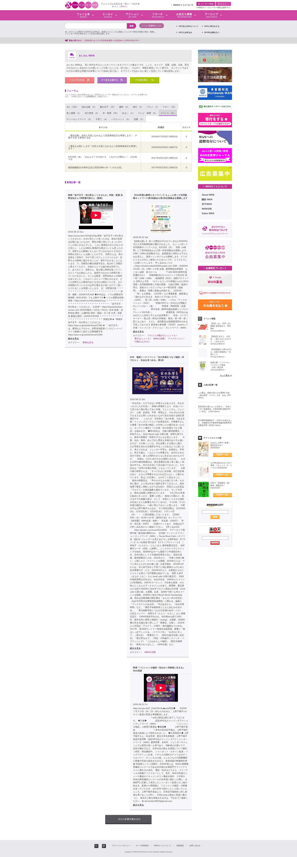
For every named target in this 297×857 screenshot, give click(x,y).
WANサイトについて (183, 5)
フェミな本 (83, 15)
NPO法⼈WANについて (188, 26)
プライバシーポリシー (121, 845)
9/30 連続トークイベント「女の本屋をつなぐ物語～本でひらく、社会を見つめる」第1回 (157, 358)
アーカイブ (211, 15)
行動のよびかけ (142, 341)
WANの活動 (158, 338)
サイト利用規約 (142, 845)
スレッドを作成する (79, 80)
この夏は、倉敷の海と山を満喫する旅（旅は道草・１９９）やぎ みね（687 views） (214, 395)
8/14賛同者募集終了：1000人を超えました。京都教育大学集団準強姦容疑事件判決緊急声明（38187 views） (215, 422)
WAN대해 (207, 208)
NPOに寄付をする (212, 26)
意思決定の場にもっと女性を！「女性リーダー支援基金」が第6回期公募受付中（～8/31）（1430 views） (214, 409)
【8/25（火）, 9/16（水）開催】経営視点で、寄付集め (221, 326)
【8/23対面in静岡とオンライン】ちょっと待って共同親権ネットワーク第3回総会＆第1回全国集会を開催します (160, 196)
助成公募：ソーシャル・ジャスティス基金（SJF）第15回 (220, 365)
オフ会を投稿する (112, 80)
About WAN (208, 194)
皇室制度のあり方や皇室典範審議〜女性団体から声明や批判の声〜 (113, 40)
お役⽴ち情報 (184, 15)
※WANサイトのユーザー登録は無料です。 (214, 7)
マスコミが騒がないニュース (162, 335)
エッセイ (108, 15)
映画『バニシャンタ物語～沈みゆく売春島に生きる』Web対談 (159, 669)
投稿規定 (91, 96)
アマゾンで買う (222, 455)
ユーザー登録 (206, 4)
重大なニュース (142, 338)
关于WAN (207, 204)
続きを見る (73, 338)
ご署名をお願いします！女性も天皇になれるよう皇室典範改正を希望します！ (103, 147)
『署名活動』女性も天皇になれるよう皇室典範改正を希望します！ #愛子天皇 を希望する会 (102, 136)
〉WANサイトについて (215, 186)
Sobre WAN (208, 213)
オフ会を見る (144, 80)
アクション (132, 15)
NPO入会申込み (185, 32)
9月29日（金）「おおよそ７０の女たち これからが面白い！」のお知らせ (102, 158)
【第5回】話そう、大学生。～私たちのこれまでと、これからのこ (220, 339)
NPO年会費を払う (212, 32)
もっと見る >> (226, 375)
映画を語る (88, 342)
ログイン (224, 4)
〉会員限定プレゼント (215, 268)
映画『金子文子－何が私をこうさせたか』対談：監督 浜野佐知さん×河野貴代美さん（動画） (95, 196)
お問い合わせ (194, 845)
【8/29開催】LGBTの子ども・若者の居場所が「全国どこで (221, 352)
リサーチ (158, 15)
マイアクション (175, 338)
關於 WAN (207, 199)
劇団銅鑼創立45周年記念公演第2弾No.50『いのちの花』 (95, 167)
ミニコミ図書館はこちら (151, 26)
